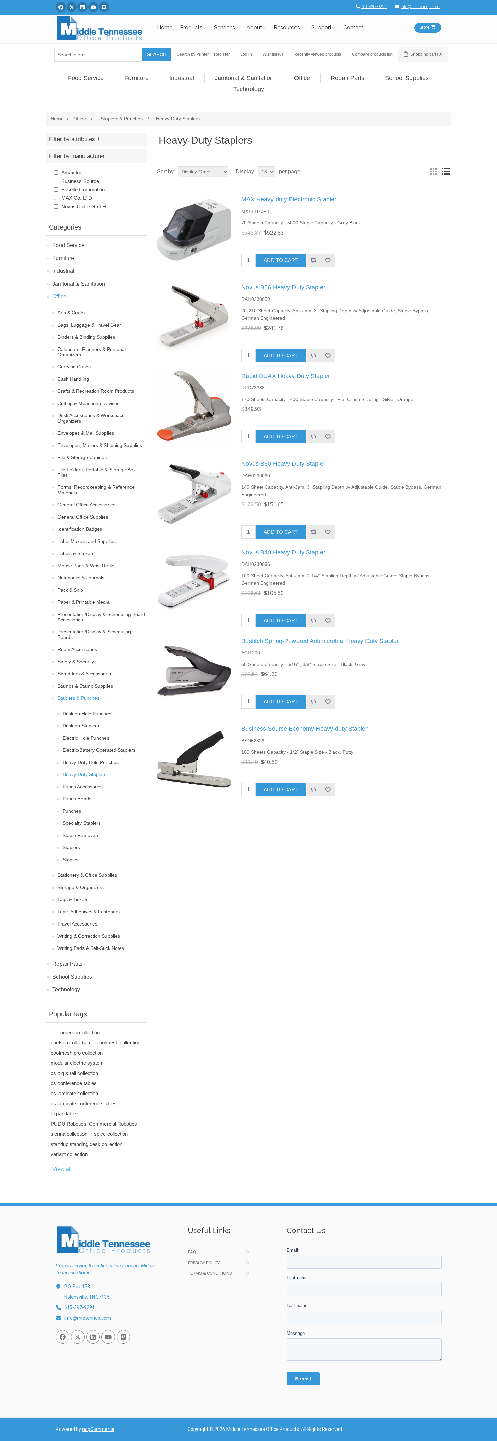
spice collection (111, 1134)
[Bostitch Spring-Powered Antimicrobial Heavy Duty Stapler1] (194, 671)
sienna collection (69, 1134)
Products (191, 27)
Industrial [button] (181, 78)
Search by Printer (193, 54)
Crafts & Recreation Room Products (95, 391)
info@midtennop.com (420, 6)
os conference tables (74, 1083)
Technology (66, 989)
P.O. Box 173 (77, 1286)
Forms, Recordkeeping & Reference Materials (96, 489)
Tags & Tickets (72, 899)
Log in (246, 54)
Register (222, 54)
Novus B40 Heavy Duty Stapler (283, 552)
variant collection (69, 1154)
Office (59, 296)
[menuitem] (86, 78)
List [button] (446, 171)
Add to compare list (313, 260)
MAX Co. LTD (76, 198)
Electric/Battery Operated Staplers (99, 750)
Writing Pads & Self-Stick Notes (90, 948)
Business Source (80, 181)
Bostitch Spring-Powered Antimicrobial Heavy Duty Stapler (320, 641)
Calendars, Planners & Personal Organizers (91, 351)
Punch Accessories (83, 786)
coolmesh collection (118, 1043)
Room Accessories (77, 649)
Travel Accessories (77, 924)
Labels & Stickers (75, 553)
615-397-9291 (374, 6)
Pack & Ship (70, 590)
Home (164, 27)
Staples (70, 859)
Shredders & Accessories (84, 673)
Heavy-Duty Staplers (84, 774)
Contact (353, 27)
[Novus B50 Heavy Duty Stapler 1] (194, 494)
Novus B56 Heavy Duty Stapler (283, 287)
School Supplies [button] (407, 78)
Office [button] (302, 78)
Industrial (63, 271)
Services (224, 27)
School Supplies (72, 977)
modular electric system (77, 1063)
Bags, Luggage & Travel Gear (89, 325)
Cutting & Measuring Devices (88, 403)
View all (62, 1169)
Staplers (71, 847)
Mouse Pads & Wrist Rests (85, 565)
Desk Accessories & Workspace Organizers (91, 418)
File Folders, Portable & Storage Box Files (96, 472)
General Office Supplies (82, 517)
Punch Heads (77, 798)
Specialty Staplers (82, 823)
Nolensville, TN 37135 (87, 1297)
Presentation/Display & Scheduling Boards (94, 634)
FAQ (192, 1251)
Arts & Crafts (71, 312)
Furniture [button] (136, 78)
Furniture (63, 258)
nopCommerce (98, 1429)
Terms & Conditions (210, 1273)
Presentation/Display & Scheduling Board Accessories (101, 616)
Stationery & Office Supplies (87, 875)
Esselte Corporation (83, 189)
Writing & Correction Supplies (88, 936)
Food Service (68, 245)
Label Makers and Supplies (86, 541)
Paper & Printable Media (83, 602)
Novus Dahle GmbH (83, 206)
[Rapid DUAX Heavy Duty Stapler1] (194, 406)
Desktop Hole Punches (87, 713)
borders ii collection (78, 1032)
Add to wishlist (328, 260)
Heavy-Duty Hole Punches (91, 762)
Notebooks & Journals (80, 577)
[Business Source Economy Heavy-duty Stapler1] (194, 759)
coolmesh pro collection (77, 1053)
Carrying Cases (74, 366)
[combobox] (98, 55)
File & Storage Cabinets (82, 457)
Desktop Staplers (81, 725)
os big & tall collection (74, 1073)
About (254, 27)
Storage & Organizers (80, 887)
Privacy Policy (204, 1262)
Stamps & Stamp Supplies (85, 686)
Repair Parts (67, 964)
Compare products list (372, 54)
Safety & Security (75, 661)
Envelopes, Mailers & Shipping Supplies (99, 445)
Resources (287, 27)
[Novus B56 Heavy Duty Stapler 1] (194, 318)
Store (424, 27)
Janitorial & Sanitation (78, 284)
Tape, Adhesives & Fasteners (88, 911)
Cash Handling (73, 379)
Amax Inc (71, 172)
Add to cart (281, 260)
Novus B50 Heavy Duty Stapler (283, 463)
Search (156, 54)
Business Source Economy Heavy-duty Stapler (304, 728)
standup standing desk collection (86, 1144)
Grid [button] (433, 171)
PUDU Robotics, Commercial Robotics (94, 1124)
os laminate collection (74, 1093)
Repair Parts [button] (347, 78)
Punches (72, 811)
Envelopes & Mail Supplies (85, 433)
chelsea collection (70, 1043)
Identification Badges (79, 529)
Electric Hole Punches (86, 738)
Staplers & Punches (78, 698)
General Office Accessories (86, 504)
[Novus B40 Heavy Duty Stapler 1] (194, 583)
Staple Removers (81, 835)
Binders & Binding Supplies (86, 337)
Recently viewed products (317, 54)
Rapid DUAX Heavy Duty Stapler (285, 376)
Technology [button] (248, 89)
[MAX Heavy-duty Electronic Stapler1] (194, 230)
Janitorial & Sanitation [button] (244, 78)
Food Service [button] (86, 78)
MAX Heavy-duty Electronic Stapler (288, 199)
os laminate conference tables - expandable (85, 1108)
